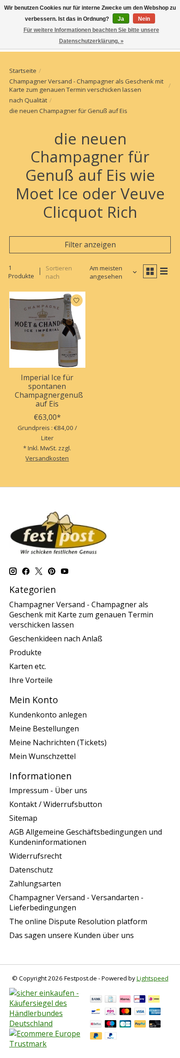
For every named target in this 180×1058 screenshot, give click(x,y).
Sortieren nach (59, 272)
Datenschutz (31, 870)
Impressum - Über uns (48, 790)
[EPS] (110, 1012)
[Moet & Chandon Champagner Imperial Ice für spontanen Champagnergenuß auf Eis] (47, 330)
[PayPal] (140, 1024)
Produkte (25, 652)
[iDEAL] (154, 999)
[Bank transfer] (96, 999)
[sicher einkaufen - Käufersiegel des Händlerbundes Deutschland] (45, 1023)
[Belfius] (96, 1024)
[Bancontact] (96, 1012)
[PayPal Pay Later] (96, 1036)
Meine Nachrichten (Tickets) (58, 742)
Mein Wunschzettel (42, 756)
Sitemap (23, 818)
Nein (144, 19)
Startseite (22, 70)
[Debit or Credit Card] (155, 1024)
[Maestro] (111, 1024)
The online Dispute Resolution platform (78, 921)
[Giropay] (139, 999)
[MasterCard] (126, 1012)
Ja (121, 19)
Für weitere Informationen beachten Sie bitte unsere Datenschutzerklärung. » (91, 35)
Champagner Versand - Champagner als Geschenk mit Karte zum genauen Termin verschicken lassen (86, 85)
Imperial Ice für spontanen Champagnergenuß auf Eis (49, 390)
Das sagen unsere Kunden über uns (71, 935)
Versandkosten (47, 458)
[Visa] (140, 1012)
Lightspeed (152, 978)
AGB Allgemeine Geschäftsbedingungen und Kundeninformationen (85, 837)
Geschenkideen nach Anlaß (55, 639)
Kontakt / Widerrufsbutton (55, 804)
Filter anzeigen (90, 244)
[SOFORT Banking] (125, 999)
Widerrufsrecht (35, 856)
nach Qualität (28, 100)
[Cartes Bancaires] (125, 1024)
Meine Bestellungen (44, 728)
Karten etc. (27, 666)
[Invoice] (110, 999)
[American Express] (155, 1012)
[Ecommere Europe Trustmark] (45, 1044)
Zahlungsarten (35, 884)
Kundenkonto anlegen (48, 715)
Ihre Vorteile (31, 680)
